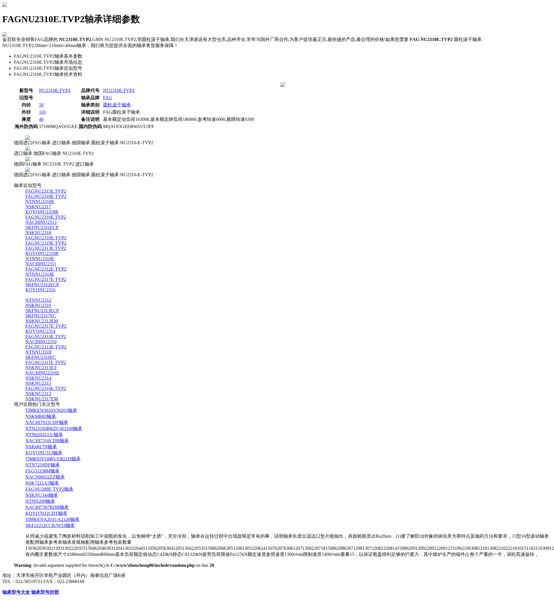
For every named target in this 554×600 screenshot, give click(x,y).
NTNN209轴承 (40, 501)
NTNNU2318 (38, 352)
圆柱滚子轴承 (117, 104)
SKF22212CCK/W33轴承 (50, 525)
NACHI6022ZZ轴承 (45, 477)
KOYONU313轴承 (43, 452)
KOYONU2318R (42, 211)
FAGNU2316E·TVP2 (45, 237)
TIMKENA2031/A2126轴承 (52, 519)
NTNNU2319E (39, 258)
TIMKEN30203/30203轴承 (51, 410)
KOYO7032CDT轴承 (46, 513)
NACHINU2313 (41, 222)
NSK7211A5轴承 (42, 483)
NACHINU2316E (42, 372)
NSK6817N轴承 (41, 446)
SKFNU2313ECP (42, 310)
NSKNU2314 (38, 378)
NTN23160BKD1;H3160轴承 (53, 428)
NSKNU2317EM (41, 398)
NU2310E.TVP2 (54, 90)
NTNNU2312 (38, 300)
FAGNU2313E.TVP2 (45, 248)
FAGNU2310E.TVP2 (45, 217)
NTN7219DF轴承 (42, 464)
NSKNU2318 (38, 232)
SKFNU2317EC (40, 315)
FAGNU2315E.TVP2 (45, 191)
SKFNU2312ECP (42, 284)
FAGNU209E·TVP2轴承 (49, 489)
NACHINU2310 (41, 341)
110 (42, 112)
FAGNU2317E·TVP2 (45, 279)
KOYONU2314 (40, 331)
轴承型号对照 (45, 592)
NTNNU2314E (39, 274)
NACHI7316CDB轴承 (47, 440)
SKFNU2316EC (40, 357)
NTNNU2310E (39, 201)
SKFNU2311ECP (42, 227)
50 (41, 104)
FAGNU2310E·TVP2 (45, 196)
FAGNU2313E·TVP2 (45, 346)
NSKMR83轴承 (40, 416)
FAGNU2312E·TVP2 (45, 269)
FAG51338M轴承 (42, 470)
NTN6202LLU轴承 (44, 434)
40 (41, 119)
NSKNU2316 (38, 305)
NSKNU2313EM (41, 320)
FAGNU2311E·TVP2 (45, 362)
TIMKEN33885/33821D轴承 (53, 458)
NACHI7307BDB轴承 (47, 507)
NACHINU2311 (40, 263)
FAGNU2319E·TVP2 (45, 243)
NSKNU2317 (38, 206)
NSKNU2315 (38, 383)
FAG (107, 97)
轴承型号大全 (16, 592)
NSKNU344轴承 (41, 495)
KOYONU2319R (42, 253)
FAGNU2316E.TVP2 (45, 388)
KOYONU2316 (40, 289)
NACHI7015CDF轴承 (46, 422)
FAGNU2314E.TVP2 (45, 336)
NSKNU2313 (38, 393)
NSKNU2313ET (41, 367)
